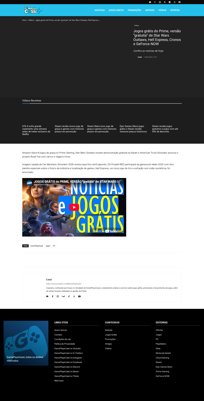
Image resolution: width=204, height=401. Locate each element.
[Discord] (150, 2)
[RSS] (164, 2)
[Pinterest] (71, 90)
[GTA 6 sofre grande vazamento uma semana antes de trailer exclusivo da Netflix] (37, 115)
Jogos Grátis (116, 10)
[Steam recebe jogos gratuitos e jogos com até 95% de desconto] (167, 115)
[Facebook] (155, 2)
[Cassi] (135, 57)
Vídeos (162, 10)
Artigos (149, 10)
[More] (91, 90)
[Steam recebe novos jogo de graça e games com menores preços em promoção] (69, 115)
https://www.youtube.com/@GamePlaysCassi (64, 284)
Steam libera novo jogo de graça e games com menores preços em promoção (101, 129)
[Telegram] (169, 2)
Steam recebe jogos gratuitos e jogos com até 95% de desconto (165, 129)
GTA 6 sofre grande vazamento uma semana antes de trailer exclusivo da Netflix (36, 130)
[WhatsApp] (77, 90)
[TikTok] (69, 296)
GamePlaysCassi (36, 246)
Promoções (134, 10)
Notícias (100, 10)
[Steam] (63, 296)
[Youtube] (179, 2)
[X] (174, 2)
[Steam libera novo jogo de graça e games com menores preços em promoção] (102, 115)
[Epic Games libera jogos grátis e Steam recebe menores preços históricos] (134, 115)
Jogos (48, 246)
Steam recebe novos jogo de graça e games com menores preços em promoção (69, 129)
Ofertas (175, 10)
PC (54, 246)
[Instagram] (160, 2)
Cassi (140, 57)
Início (24, 20)
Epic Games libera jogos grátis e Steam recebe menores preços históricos (133, 129)
